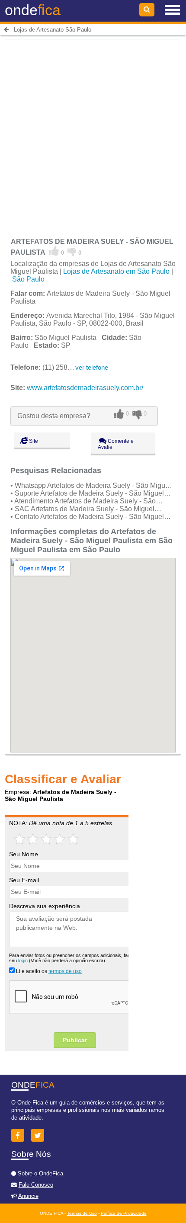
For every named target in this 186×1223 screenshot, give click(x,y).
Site (33, 441)
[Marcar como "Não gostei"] (72, 251)
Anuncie (28, 1196)
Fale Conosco (36, 1184)
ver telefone (91, 367)
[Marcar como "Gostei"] (54, 251)
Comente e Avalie (116, 444)
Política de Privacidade (124, 1213)
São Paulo (28, 279)
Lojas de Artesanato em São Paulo (116, 271)
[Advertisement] (93, 134)
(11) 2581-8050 (49, 367)
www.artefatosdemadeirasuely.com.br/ (85, 387)
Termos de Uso (82, 1213)
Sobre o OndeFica (40, 1173)
